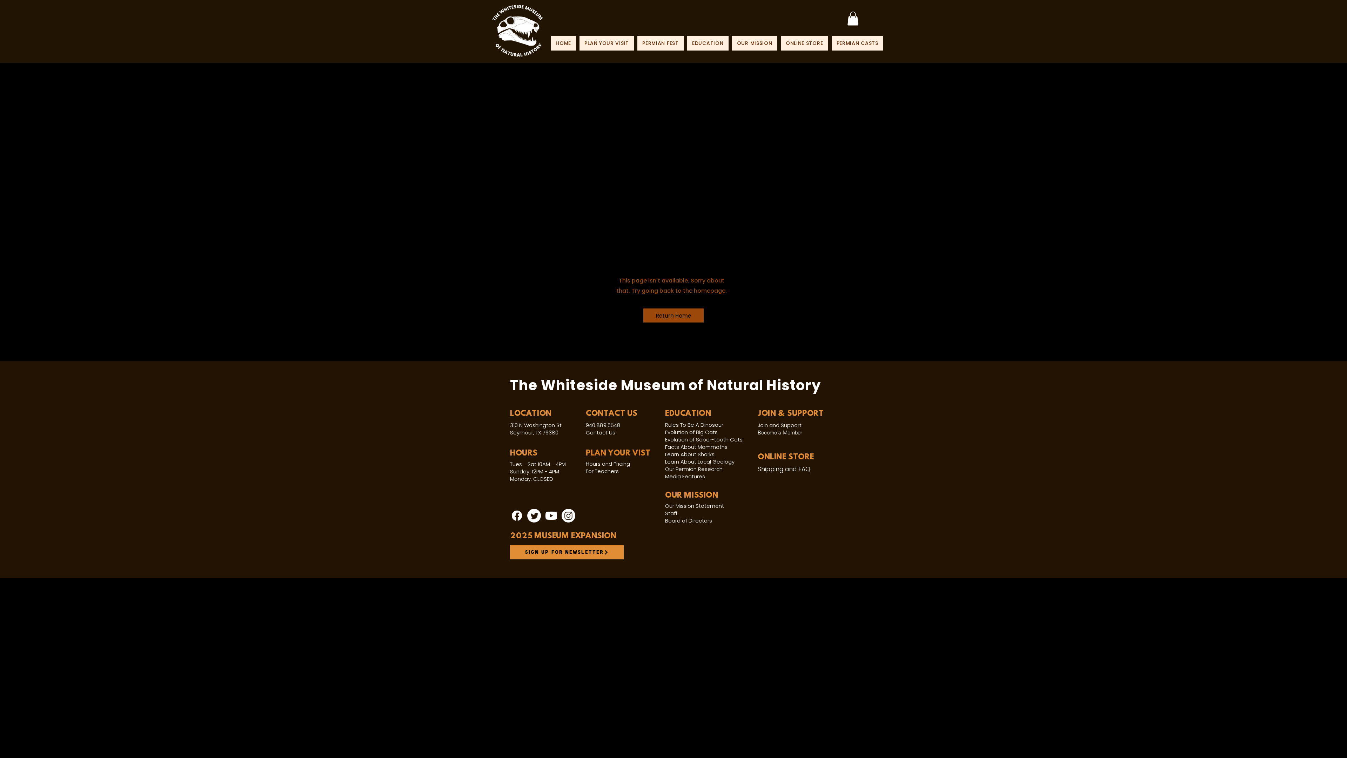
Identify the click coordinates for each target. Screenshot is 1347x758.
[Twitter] (534, 516)
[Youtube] (551, 516)
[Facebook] (517, 516)
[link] (853, 18)
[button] (673, 315)
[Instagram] (568, 516)
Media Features (685, 476)
